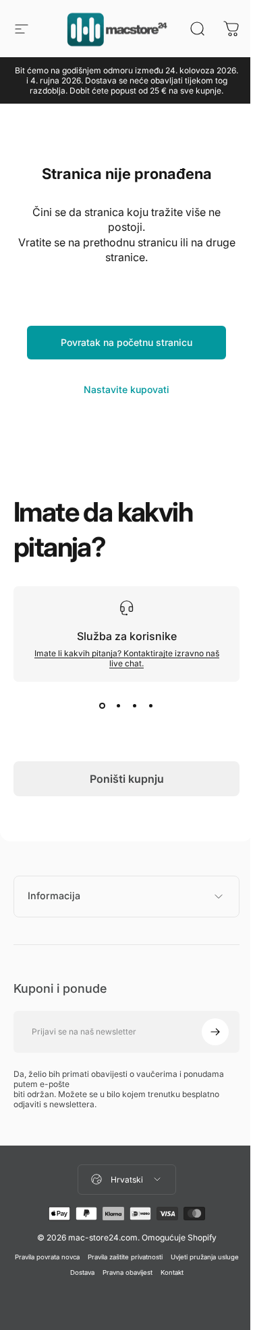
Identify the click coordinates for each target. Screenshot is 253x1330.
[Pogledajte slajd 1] (102, 706)
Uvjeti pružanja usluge (61, 1272)
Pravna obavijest (161, 1272)
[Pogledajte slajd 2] (119, 706)
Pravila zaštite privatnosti (158, 1257)
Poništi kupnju (127, 778)
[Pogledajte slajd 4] (151, 706)
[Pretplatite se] (205, 1031)
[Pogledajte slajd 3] (135, 706)
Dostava (115, 1272)
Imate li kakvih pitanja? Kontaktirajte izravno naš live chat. (126, 658)
